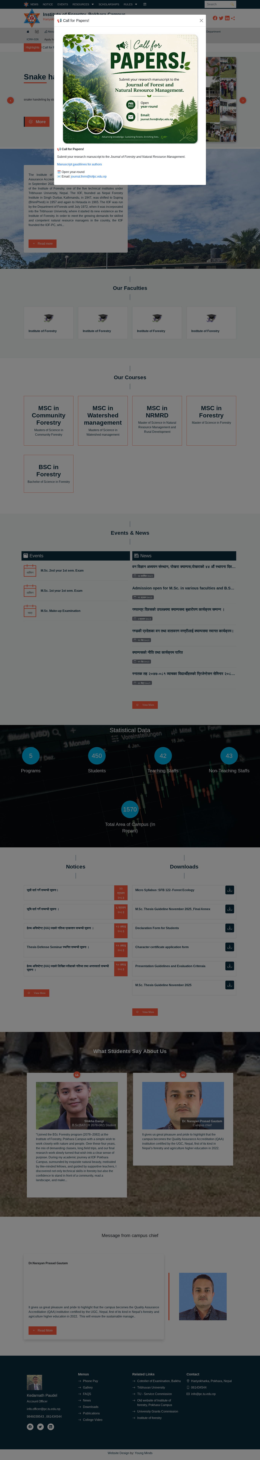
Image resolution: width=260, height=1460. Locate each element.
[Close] (201, 20)
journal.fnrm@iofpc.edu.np (89, 176)
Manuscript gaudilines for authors (79, 164)
